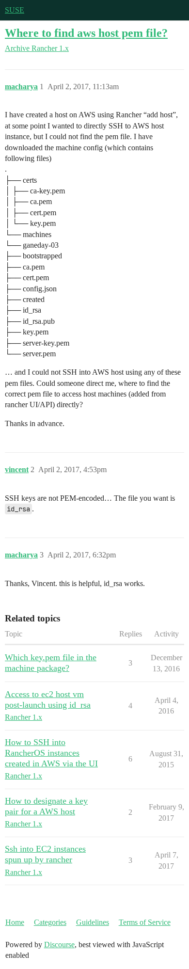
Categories (50, 922)
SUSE (14, 10)
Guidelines (92, 922)
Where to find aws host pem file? (86, 32)
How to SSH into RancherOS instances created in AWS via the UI (51, 752)
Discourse (59, 944)
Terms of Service (145, 922)
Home (14, 922)
